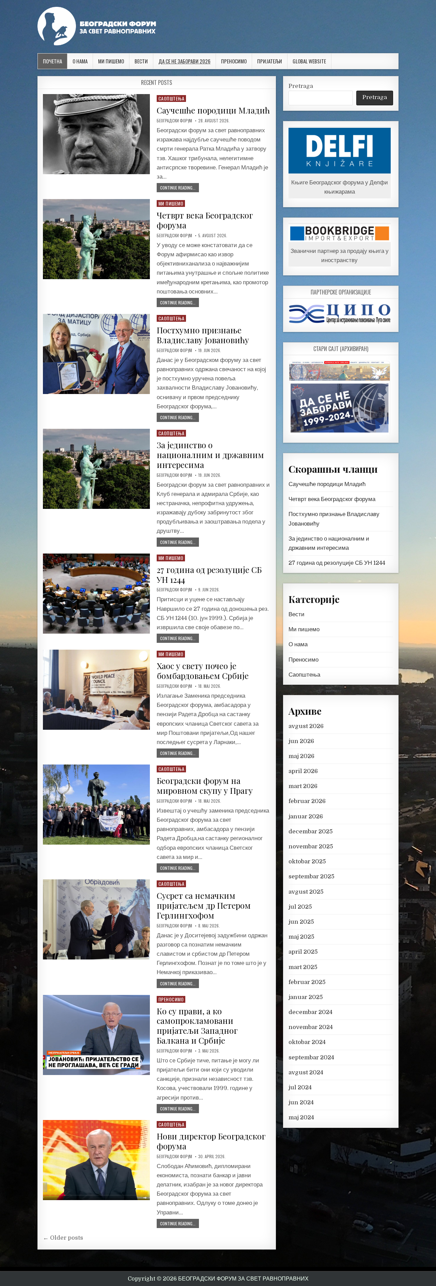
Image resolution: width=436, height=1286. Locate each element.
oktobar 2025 (307, 861)
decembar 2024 (310, 1012)
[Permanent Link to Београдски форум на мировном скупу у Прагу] (96, 805)
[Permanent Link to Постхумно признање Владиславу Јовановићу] (96, 354)
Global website (309, 61)
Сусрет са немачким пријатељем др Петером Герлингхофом (204, 905)
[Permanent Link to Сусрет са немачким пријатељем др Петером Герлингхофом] (96, 919)
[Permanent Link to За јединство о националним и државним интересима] (96, 469)
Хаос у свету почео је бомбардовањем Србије (203, 670)
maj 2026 (301, 756)
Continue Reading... (178, 188)
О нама (80, 61)
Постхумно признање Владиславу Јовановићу (203, 334)
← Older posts (63, 1238)
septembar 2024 (311, 1057)
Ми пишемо (111, 61)
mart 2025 (303, 967)
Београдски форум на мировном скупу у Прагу (205, 785)
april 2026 (303, 771)
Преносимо (234, 61)
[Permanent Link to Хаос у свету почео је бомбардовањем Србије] (96, 690)
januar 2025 (306, 997)
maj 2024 (301, 1117)
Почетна (52, 61)
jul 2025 (300, 907)
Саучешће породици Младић (213, 110)
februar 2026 (307, 801)
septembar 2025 (311, 876)
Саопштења (171, 98)
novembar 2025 (311, 846)
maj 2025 (301, 937)
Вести (141, 61)
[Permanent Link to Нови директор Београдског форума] (96, 1160)
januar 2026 (306, 816)
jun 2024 (301, 1102)
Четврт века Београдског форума (205, 220)
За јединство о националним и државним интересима (210, 454)
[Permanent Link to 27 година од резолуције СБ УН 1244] (96, 594)
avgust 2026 (306, 726)
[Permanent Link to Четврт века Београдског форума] (96, 239)
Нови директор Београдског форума (211, 1141)
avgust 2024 (306, 1072)
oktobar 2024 (307, 1042)
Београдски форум (174, 121)
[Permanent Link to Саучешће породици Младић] (96, 134)
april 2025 (303, 952)
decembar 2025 (311, 831)
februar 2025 (307, 982)
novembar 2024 (311, 1027)
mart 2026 (303, 786)
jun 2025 (301, 922)
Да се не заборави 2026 (184, 61)
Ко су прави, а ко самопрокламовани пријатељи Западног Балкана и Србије (197, 1025)
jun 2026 (301, 741)
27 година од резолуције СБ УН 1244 (209, 574)
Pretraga (301, 86)
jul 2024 (300, 1087)
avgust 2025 (306, 892)
